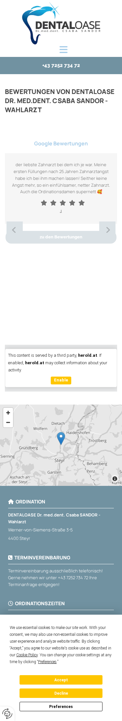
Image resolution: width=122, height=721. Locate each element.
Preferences (61, 706)
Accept (61, 680)
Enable (61, 380)
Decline (61, 693)
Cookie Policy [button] (27, 655)
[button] (63, 50)
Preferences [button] (47, 662)
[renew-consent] (7, 713)
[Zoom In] (8, 413)
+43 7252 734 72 (73, 578)
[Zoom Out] (8, 422)
